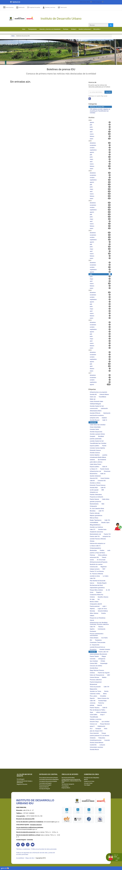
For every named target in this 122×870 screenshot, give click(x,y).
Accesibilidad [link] (20, 858)
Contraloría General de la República (48, 779)
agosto (100, 122)
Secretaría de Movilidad (68, 777)
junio (100, 127)
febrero (100, 136)
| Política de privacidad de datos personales (44, 849)
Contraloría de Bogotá (45, 783)
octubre (100, 147)
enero (100, 138)
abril (100, 131)
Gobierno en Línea (89, 781)
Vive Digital (87, 785)
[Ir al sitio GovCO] (4, 868)
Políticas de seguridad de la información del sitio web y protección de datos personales (35, 853)
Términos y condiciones (23, 849)
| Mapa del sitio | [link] (30, 858)
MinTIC (86, 779)
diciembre (100, 143)
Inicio (12, 36)
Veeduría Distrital (44, 787)
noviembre (100, 145)
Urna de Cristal (88, 783)
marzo (100, 134)
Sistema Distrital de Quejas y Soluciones (24, 781)
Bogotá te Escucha (22, 784)
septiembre (100, 150)
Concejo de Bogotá (44, 788)
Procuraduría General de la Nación (48, 777)
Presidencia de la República (91, 777)
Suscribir (108, 92)
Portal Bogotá (20, 779)
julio (100, 124)
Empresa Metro (66, 787)
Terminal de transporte (68, 784)
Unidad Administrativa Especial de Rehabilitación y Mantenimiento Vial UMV (71, 781)
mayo (100, 129)
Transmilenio (65, 786)
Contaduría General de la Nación (48, 781)
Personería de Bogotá (45, 785)
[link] (18, 844)
